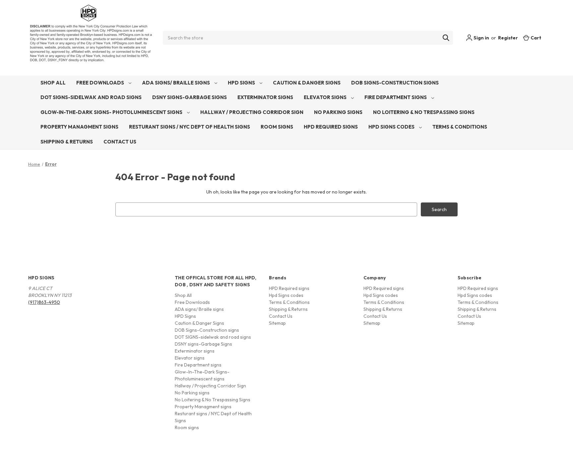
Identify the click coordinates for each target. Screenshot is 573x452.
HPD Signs (242, 83)
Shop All (53, 83)
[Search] (446, 38)
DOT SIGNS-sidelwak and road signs (91, 97)
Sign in (481, 38)
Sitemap (277, 323)
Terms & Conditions (459, 127)
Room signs (277, 127)
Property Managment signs (79, 127)
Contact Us (119, 142)
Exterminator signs (265, 97)
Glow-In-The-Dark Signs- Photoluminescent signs (111, 112)
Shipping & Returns (66, 142)
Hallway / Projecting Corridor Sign (251, 112)
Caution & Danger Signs (307, 83)
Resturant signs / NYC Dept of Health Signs (189, 127)
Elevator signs (326, 97)
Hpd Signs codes (391, 127)
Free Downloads (100, 83)
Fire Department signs (396, 97)
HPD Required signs (331, 127)
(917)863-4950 (44, 302)
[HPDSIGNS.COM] (91, 38)
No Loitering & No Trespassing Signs (424, 112)
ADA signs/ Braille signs (176, 83)
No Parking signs (338, 112)
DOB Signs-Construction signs (395, 83)
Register (508, 38)
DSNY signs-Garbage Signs (189, 97)
